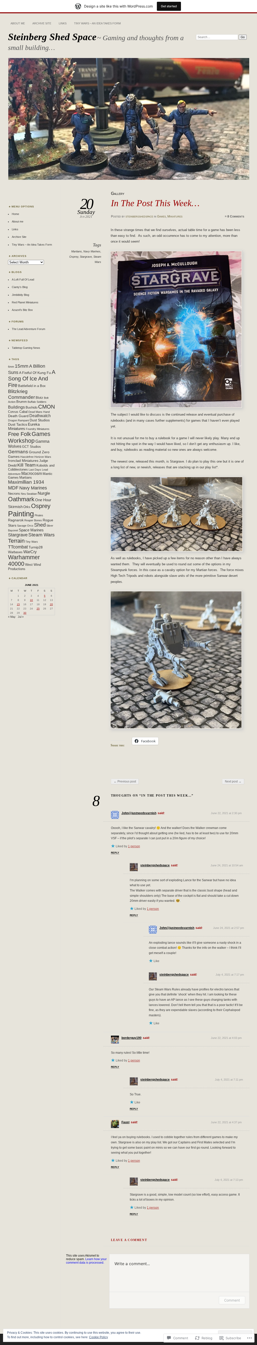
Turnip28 (36, 547)
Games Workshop (29, 437)
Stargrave (86, 256)
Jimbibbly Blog (20, 294)
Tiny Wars (31, 541)
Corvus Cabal (18, 412)
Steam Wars (41, 534)
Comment (232, 1300)
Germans (18, 451)
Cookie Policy (98, 1337)
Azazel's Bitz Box (22, 309)
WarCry (30, 552)
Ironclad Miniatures (23, 461)
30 (24, 612)
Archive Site (41, 23)
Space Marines (31, 530)
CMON (46, 407)
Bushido (31, 407)
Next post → (233, 781)
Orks (26, 507)
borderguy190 (131, 1038)
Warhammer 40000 (24, 560)
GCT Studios (31, 447)
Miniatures (174, 216)
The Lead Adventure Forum (28, 328)
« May (12, 616)
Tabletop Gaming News (26, 347)
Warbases (15, 552)
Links (63, 23)
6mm (11, 366)
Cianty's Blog (20, 287)
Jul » (21, 616)
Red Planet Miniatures (25, 302)
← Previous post (125, 781)
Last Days (35, 469)
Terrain (16, 541)
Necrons (14, 493)
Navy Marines (91, 251)
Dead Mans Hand (39, 411)
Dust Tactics (17, 424)
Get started (169, 6)
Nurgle (44, 493)
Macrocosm (31, 473)
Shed (40, 525)
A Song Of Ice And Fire (31, 378)
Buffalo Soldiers (37, 401)
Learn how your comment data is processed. (86, 1260)
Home (15, 213)
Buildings (16, 407)
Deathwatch (40, 416)
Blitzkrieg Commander (21, 394)
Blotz (39, 398)
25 (38, 608)
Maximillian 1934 (26, 482)
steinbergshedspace (139, 216)
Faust (125, 1122)
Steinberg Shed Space (52, 36)
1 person (134, 846)
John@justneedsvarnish (138, 813)
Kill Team (26, 465)
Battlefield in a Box (32, 386)
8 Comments (235, 216)
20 (51, 604)
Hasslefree (27, 456)
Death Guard (18, 416)
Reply (115, 852)
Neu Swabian (29, 493)
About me (18, 23)
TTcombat (18, 546)
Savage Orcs (25, 525)
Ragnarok (16, 520)
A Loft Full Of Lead (23, 279)
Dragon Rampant (18, 420)
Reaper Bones (33, 520)
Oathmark (21, 499)
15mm (21, 366)
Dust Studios (40, 420)
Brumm (21, 402)
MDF (13, 487)
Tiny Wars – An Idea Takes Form (97, 23)
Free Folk (19, 434)
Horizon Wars (42, 456)
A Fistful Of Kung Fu (35, 373)
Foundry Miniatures (37, 428)
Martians (76, 251)
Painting (21, 514)
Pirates (39, 515)
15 (18, 604)
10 (31, 600)
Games (161, 216)
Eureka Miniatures (24, 426)
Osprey (73, 256)
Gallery (117, 193)
